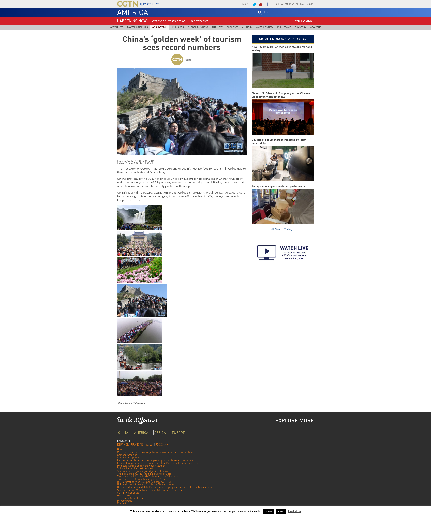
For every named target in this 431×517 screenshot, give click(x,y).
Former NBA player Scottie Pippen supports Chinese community (155, 460)
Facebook (267, 4)
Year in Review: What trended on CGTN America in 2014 (149, 490)
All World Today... (282, 229)
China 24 (247, 27)
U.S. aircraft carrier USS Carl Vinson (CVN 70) (144, 481)
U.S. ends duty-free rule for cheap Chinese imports (147, 484)
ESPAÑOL (123, 444)
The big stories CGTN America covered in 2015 (144, 473)
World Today (159, 27)
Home (120, 449)
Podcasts (232, 27)
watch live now (303, 20)
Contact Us (123, 503)
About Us (315, 27)
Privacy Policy (125, 500)
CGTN (188, 60)
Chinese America (127, 454)
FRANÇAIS (137, 444)
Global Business (198, 27)
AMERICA (289, 4)
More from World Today (283, 39)
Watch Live (116, 27)
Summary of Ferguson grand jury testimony (142, 471)
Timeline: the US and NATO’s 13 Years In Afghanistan (148, 476)
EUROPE (310, 4)
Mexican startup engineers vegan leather (141, 465)
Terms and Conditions (130, 498)
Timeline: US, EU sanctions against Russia (142, 479)
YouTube (260, 4)
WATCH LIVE (151, 4)
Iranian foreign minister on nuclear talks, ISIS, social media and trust (157, 463)
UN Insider (177, 27)
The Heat (217, 27)
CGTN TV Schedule (128, 492)
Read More (294, 511)
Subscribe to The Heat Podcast (135, 468)
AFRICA (300, 4)
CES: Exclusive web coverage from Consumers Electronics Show (155, 452)
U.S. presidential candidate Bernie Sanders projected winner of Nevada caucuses (164, 487)
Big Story (300, 27)
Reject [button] (281, 511)
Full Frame (284, 27)
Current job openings (129, 457)
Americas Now (264, 27)
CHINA (279, 4)
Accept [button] (269, 511)
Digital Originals (137, 27)
